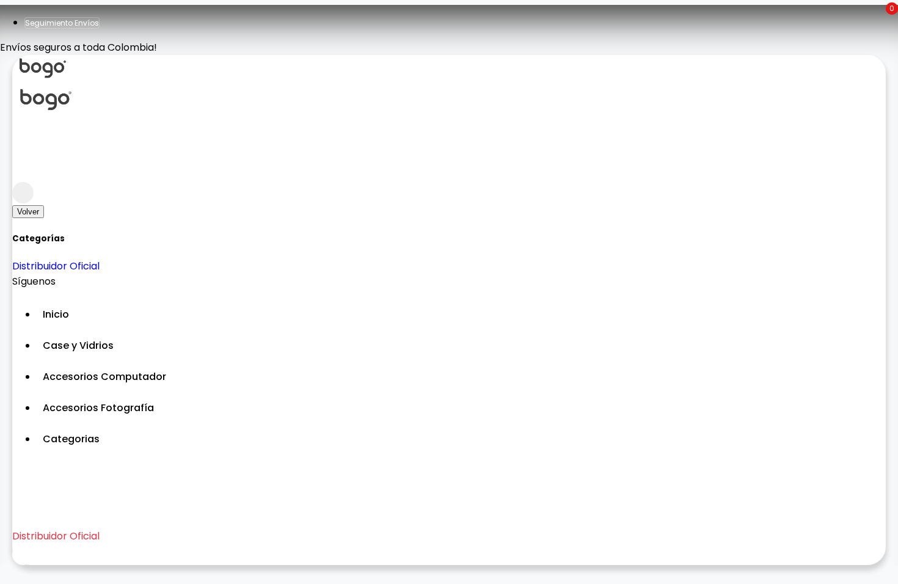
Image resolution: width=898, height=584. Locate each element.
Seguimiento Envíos (62, 23)
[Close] (23, 192)
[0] (23, 171)
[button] (461, 438)
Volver (28, 211)
